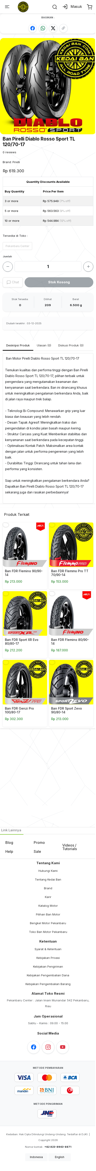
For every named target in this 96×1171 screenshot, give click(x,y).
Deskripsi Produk (18, 345)
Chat (15, 282)
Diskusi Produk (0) (70, 345)
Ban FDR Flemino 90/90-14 (24, 573)
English (59, 1157)
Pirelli (16, 162)
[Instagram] (48, 1047)
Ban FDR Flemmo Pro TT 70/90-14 (69, 573)
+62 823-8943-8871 (57, 1146)
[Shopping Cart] (89, 7)
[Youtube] (62, 1047)
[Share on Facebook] (32, 28)
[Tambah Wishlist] (5, 525)
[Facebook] (33, 1047)
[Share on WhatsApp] (43, 28)
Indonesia (36, 1157)
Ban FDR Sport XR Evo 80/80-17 (21, 641)
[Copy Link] (63, 28)
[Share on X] (53, 28)
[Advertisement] (48, 777)
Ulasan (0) (44, 345)
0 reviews (9, 152)
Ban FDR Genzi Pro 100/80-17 (19, 710)
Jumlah (7, 256)
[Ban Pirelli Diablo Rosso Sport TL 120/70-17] (48, 85)
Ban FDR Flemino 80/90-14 (70, 641)
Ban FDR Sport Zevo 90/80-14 (66, 710)
